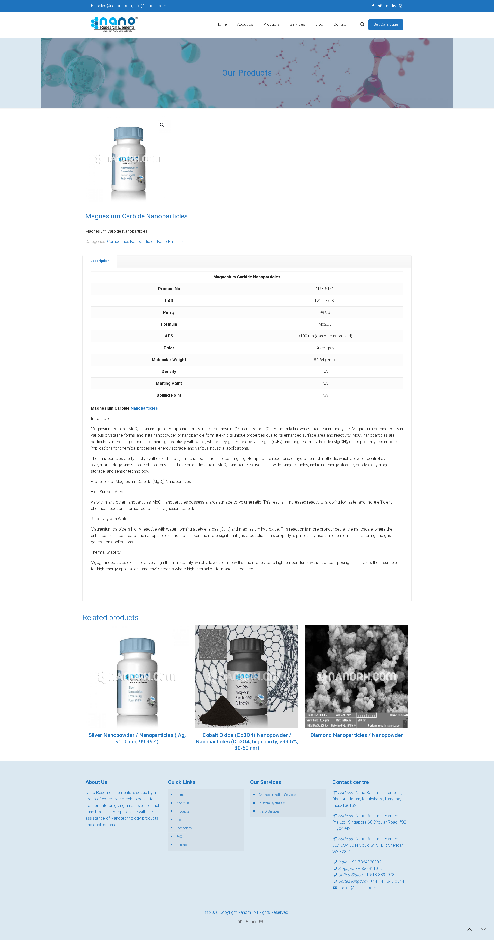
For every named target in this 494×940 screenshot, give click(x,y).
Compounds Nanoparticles (131, 241)
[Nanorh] (114, 24)
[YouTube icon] (387, 6)
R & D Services (269, 811)
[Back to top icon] (469, 929)
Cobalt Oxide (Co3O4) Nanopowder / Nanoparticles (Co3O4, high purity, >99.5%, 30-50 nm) (247, 741)
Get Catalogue (385, 24)
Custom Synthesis (272, 803)
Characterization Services (277, 795)
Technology (184, 828)
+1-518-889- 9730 (380, 874)
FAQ (179, 836)
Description (99, 261)
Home (180, 795)
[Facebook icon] (373, 6)
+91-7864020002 (365, 862)
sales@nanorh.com (358, 887)
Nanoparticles (144, 408)
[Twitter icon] (380, 6)
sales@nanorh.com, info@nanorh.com (131, 5)
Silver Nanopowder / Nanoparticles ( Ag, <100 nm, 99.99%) (137, 738)
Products (182, 811)
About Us (183, 803)
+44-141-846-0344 (387, 881)
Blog (179, 820)
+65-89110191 (371, 868)
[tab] (100, 261)
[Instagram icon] (400, 6)
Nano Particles (170, 241)
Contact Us (184, 845)
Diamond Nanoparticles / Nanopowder (356, 735)
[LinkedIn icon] (393, 6)
